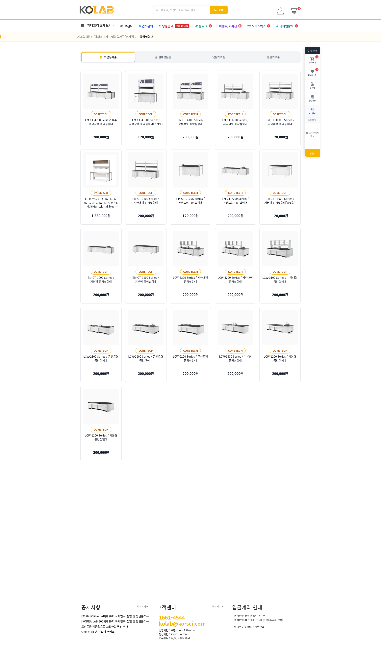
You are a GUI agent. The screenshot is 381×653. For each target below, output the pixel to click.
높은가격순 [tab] (273, 57)
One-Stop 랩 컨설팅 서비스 (97, 632)
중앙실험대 (146, 36)
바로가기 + (142, 606)
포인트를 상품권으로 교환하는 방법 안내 (104, 626)
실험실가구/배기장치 (124, 36)
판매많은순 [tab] (165, 57)
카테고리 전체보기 (99, 25)
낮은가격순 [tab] (218, 57)
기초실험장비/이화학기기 (92, 36)
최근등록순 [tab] (110, 57)
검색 (220, 10)
